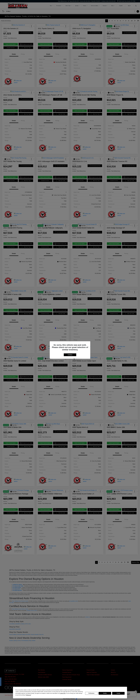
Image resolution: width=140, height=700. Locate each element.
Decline (105, 693)
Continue (70, 354)
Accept (118, 693)
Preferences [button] (28, 695)
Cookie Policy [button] (63, 693)
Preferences (91, 693)
